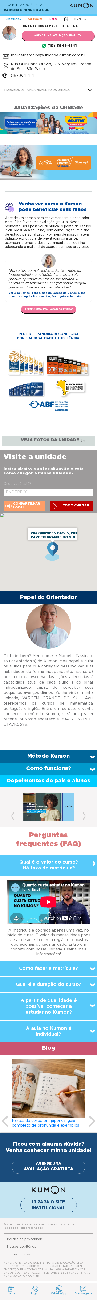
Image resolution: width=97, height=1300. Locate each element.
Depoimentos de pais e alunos (48, 781)
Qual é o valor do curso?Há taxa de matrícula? (48, 865)
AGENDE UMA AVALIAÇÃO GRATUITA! (58, 35)
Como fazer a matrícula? (48, 968)
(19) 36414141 (23, 75)
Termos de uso (18, 1254)
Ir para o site (48, 1205)
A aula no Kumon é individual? (48, 1031)
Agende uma (48, 1167)
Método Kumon (48, 756)
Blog (48, 1048)
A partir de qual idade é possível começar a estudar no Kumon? (48, 1006)
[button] (13, 807)
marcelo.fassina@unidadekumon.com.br (48, 55)
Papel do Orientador (48, 597)
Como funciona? (48, 768)
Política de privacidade (25, 1239)
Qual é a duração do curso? (48, 984)
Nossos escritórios (21, 1246)
